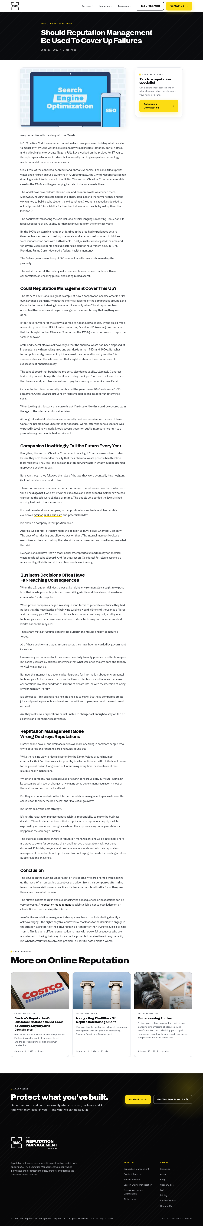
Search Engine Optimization (138, 1184)
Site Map (98, 1218)
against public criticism (48, 515)
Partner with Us (168, 1200)
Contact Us (177, 6)
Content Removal (133, 1174)
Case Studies (167, 1184)
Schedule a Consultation (151, 106)
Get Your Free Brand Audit (172, 1099)
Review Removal (132, 1179)
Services (86, 5)
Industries (104, 5)
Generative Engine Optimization (133, 1191)
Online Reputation (61, 24)
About (163, 1174)
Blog (43, 24)
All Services (130, 1198)
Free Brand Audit (150, 6)
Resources (123, 5)
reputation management (56, 904)
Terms (110, 1218)
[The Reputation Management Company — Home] (15, 6)
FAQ (162, 1189)
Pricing (163, 1195)
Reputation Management (136, 1168)
